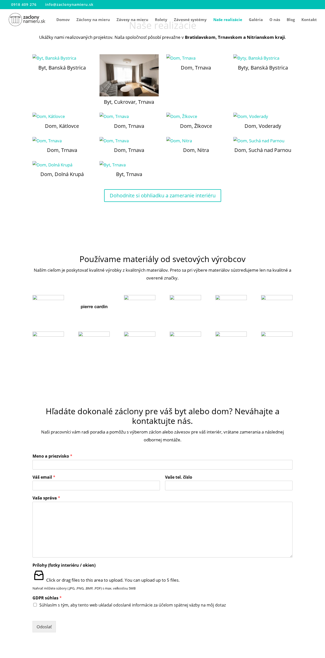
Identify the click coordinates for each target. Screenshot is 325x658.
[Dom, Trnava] (195, 58)
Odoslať (44, 627)
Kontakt (309, 20)
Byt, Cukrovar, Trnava (129, 101)
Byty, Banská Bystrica (263, 67)
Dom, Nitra (196, 150)
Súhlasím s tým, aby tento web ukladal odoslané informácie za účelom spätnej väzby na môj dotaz (132, 605)
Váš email (43, 477)
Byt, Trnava (129, 174)
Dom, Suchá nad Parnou (262, 150)
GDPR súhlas (47, 598)
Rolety (161, 20)
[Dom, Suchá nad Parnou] (262, 141)
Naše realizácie (227, 20)
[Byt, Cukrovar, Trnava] (129, 75)
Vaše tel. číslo (178, 477)
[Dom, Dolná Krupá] (62, 165)
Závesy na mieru (132, 20)
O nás (274, 20)
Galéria (256, 20)
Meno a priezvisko (52, 456)
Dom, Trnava (196, 67)
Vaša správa (46, 498)
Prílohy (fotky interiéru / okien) (63, 565)
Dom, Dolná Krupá (62, 174)
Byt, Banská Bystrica (62, 67)
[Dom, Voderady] (262, 116)
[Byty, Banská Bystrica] (262, 58)
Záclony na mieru (93, 20)
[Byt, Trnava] (129, 165)
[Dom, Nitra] (195, 141)
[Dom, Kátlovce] (62, 116)
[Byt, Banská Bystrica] (62, 58)
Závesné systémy (190, 20)
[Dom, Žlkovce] (195, 116)
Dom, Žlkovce (196, 126)
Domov (63, 20)
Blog (291, 20)
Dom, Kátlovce (62, 126)
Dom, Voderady (263, 126)
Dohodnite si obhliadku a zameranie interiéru (163, 195)
